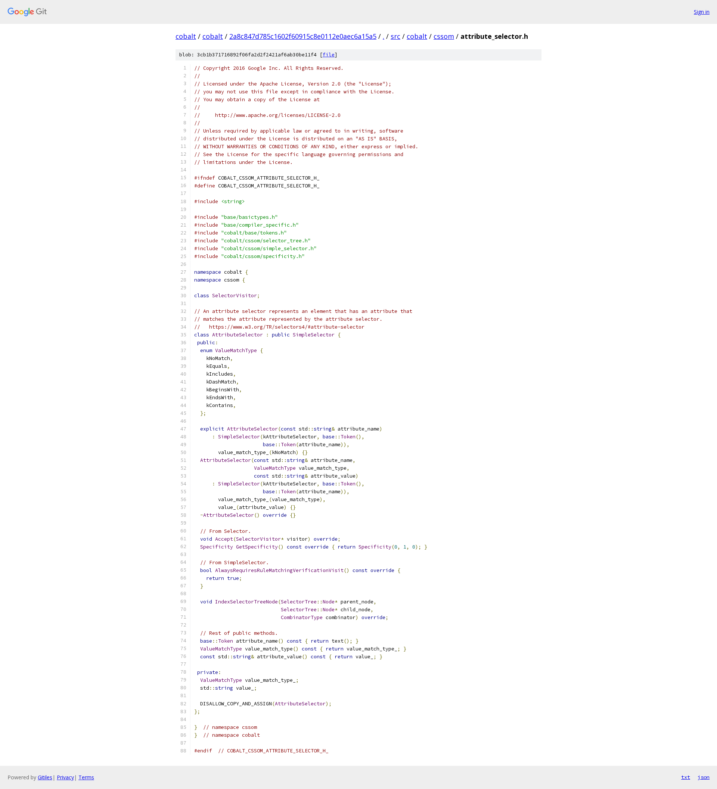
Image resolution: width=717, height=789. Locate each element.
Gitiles (45, 777)
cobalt (186, 36)
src (395, 36)
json (704, 777)
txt (685, 777)
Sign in (702, 11)
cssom (444, 36)
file (329, 55)
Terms (86, 777)
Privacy (65, 777)
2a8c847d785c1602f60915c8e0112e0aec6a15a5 (302, 36)
